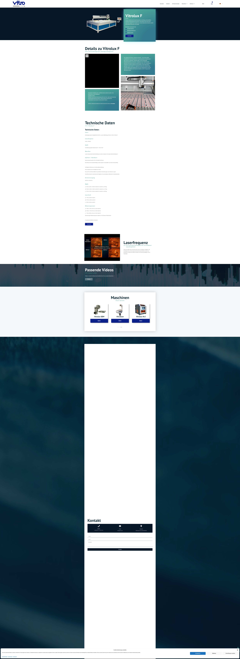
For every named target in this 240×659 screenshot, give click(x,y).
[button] (237, 650)
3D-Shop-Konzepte (175, 3)
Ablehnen (214, 653)
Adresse (141, 528)
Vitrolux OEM (141, 316)
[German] (221, 4)
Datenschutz (10, 656)
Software (191, 3)
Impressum (15, 656)
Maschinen (184, 3)
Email (120, 528)
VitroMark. (113, 103)
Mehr (99, 321)
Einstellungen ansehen (230, 653)
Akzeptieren (197, 653)
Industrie (168, 3)
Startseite (162, 3)
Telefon (98, 528)
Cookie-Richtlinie (4, 656)
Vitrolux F (120, 316)
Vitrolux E (99, 316)
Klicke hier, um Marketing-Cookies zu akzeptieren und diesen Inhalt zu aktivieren (102, 247)
